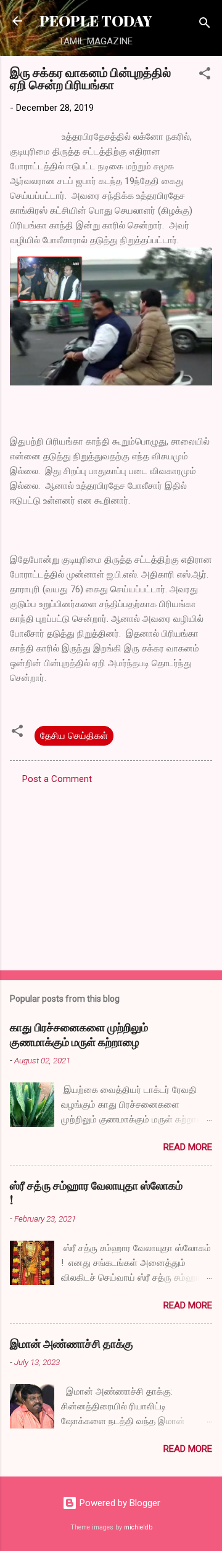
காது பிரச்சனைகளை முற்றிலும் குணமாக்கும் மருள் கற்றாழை (79, 1034)
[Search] (204, 25)
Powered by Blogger (118, 1503)
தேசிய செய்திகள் (74, 735)
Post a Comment (57, 778)
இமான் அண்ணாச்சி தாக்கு (71, 1343)
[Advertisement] (111, 874)
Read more (187, 1147)
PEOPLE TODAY (95, 20)
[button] (204, 75)
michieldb (138, 1527)
